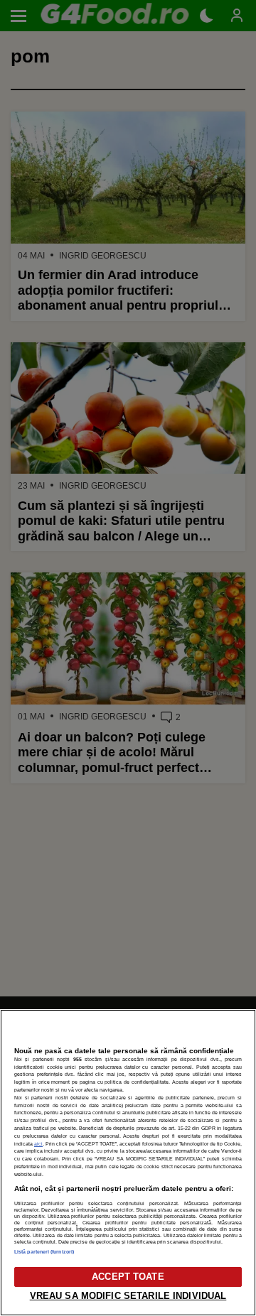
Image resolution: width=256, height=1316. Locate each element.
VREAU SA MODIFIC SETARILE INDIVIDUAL (128, 1295)
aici (38, 1144)
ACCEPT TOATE (128, 1276)
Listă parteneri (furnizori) (44, 1252)
